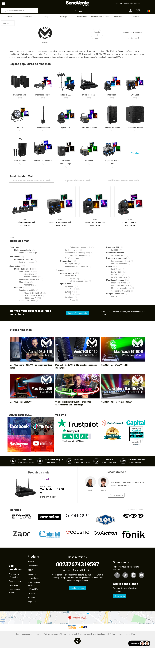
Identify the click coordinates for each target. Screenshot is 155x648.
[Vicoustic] (77, 537)
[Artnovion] (49, 520)
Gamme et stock (16, 581)
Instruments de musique (100, 16)
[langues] (147, 10)
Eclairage (63, 16)
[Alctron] (105, 537)
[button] (137, 330)
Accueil (9, 16)
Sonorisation (27, 16)
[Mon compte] (130, 10)
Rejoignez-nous (84, 634)
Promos (134, 634)
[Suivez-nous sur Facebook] (19, 426)
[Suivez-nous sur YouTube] (42, 443)
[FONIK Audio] (133, 537)
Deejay (45, 16)
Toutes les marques (134, 509)
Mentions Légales (100, 634)
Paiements (13, 585)
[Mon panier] (137, 10)
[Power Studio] (21, 520)
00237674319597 (77, 564)
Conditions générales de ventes (29, 634)
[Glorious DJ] (77, 520)
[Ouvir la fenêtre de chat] (139, 643)
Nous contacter (69, 634)
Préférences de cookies (119, 634)
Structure (31, 597)
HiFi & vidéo (118, 16)
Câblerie (136, 16)
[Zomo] (133, 520)
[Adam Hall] (49, 537)
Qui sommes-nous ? (52, 634)
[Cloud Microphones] (105, 520)
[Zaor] (21, 537)
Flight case (32, 601)
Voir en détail (26, 221)
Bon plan (78, 11)
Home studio (82, 16)
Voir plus (135, 153)
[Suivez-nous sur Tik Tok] (42, 426)
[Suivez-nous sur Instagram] (19, 443)
